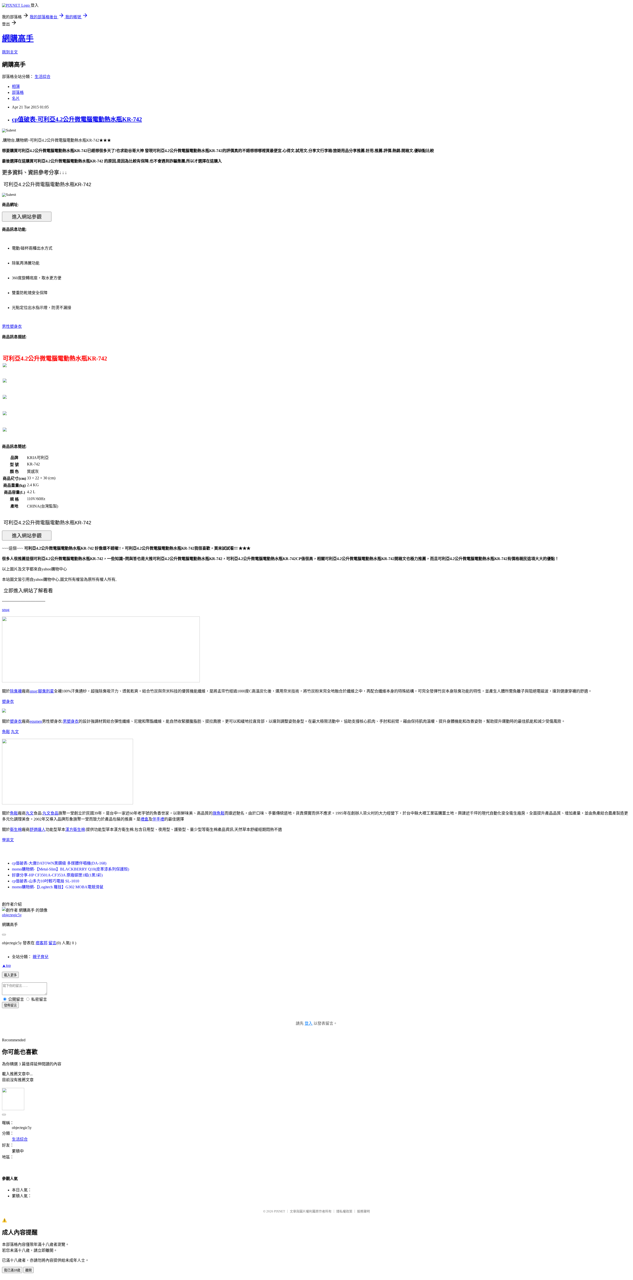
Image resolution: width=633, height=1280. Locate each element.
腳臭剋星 (46, 691)
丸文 (15, 732)
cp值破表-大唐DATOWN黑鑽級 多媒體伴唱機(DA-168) (59, 863)
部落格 (18, 92)
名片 (16, 98)
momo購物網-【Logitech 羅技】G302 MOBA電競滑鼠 (57, 887)
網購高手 (18, 38)
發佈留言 (10, 1005)
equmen (36, 721)
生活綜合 (42, 77)
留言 (52, 943)
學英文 (8, 840)
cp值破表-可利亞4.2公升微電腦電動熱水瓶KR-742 (77, 119)
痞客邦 (41, 943)
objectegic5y (12, 915)
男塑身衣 (71, 721)
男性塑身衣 (12, 326)
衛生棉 (16, 829)
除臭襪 (16, 691)
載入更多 (10, 975)
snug (5, 610)
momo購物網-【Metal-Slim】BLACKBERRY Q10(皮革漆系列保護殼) (70, 869)
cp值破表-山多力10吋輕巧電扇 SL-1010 (45, 881)
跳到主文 (10, 52)
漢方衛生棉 (75, 829)
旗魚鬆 (219, 813)
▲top (6, 965)
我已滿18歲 (12, 1270)
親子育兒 (40, 957)
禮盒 (144, 819)
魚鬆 (6, 732)
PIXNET (279, 1211)
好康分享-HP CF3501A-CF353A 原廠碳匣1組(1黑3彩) (57, 875)
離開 (28, 1270)
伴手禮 (158, 819)
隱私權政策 (344, 1211)
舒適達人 (37, 829)
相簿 (16, 86)
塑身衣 (8, 701)
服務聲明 (363, 1211)
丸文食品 (50, 813)
